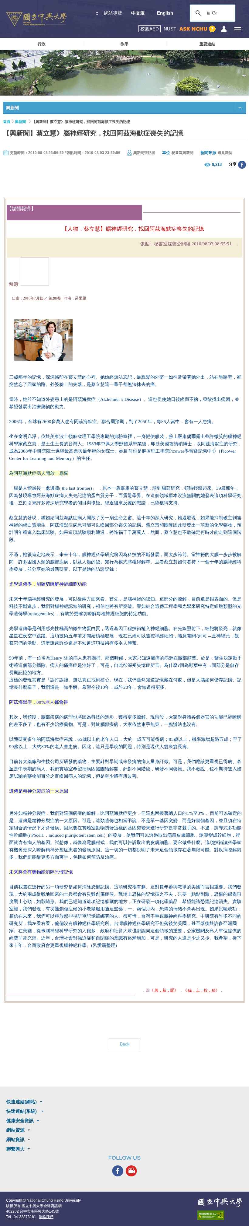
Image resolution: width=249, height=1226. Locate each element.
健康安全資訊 (20, 1120)
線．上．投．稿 (202, 990)
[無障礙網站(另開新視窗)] (220, 1215)
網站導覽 (113, 13)
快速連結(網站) (21, 1101)
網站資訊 (15, 1139)
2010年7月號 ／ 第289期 (42, 298)
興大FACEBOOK (117, 1170)
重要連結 (207, 44)
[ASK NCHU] (197, 29)
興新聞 (20, 122)
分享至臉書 (242, 165)
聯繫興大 (15, 1148)
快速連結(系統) (22, 1111)
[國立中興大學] (36, 19)
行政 (42, 44)
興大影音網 (131, 1170)
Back (124, 1044)
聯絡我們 (46, 1217)
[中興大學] (220, 1202)
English (165, 13)
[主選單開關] (237, 29)
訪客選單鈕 (224, 29)
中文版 (138, 13)
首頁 (6, 122)
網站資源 (15, 1130)
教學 (124, 44)
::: (96, 13)
